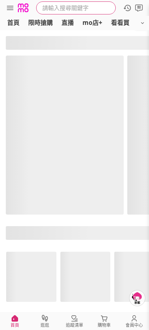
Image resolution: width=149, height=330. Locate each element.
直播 (67, 22)
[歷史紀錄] (127, 8)
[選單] (10, 8)
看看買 (120, 22)
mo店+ (92, 22)
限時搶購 (40, 22)
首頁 (13, 22)
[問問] (139, 8)
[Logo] (23, 8)
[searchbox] (76, 7)
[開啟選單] (142, 23)
